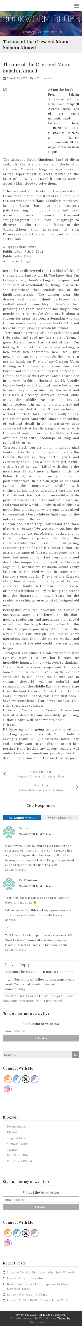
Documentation (17, 1126)
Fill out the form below (40, 1024)
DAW (27, 256)
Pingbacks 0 (61, 818)
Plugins (12, 1132)
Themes (12, 1149)
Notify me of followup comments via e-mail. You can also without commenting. (40, 984)
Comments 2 (24, 818)
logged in (33, 971)
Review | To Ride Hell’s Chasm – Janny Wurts (38, 1300)
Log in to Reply (15, 869)
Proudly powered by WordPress (33, 1318)
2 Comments (43, 78)
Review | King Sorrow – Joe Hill (28, 1278)
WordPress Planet (19, 1161)
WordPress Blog (18, 1155)
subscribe (42, 984)
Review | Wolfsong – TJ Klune (27, 1294)
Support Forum (17, 1144)
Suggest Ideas (16, 1138)
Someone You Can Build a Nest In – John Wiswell (40, 1272)
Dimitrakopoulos (41, 1322)
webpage (24, 261)
